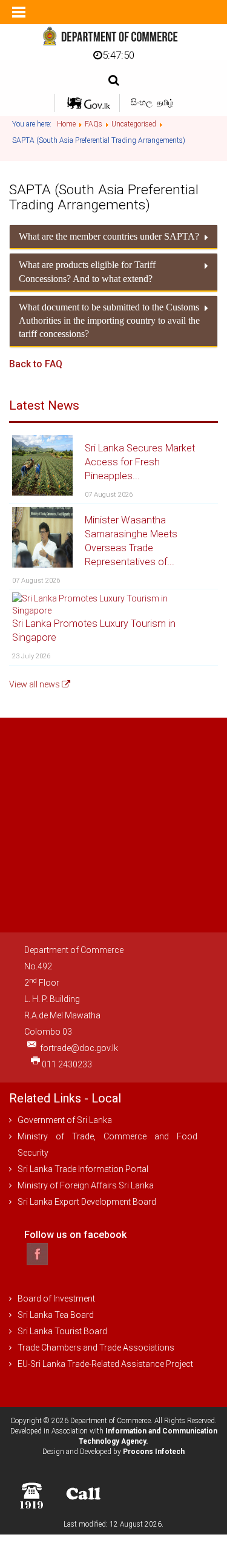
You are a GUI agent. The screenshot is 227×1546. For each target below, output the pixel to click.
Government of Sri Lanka (65, 1120)
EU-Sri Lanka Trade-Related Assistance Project (105, 1364)
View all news (35, 684)
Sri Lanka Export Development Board (87, 1202)
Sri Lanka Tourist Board (62, 1331)
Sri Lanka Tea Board (56, 1315)
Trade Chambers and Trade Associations (96, 1347)
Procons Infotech (154, 1451)
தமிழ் (165, 102)
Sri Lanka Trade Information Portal (83, 1169)
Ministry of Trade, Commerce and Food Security (107, 1145)
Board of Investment (56, 1298)
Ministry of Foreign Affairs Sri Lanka (86, 1185)
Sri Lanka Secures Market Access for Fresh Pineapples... (140, 462)
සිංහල (142, 102)
